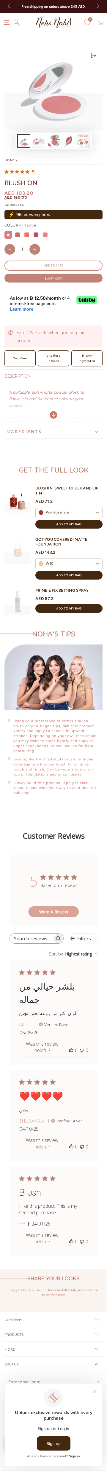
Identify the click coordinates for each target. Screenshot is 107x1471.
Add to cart (53, 265)
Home (9, 160)
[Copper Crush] (17, 235)
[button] (69, 512)
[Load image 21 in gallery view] (83, 141)
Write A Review (53, 912)
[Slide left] (9, 6)
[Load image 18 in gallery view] (38, 141)
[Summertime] (36, 235)
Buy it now (53, 278)
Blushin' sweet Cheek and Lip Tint (66, 490)
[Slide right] (97, 6)
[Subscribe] (98, 1382)
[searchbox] (31, 938)
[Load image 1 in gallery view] (23, 141)
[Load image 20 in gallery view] (68, 141)
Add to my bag (68, 524)
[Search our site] (17, 22)
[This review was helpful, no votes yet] (71, 1050)
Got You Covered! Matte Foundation (61, 542)
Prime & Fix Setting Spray (62, 590)
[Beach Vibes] (45, 235)
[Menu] (6, 22)
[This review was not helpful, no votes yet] (82, 1050)
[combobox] (73, 954)
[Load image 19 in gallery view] (53, 141)
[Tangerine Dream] (27, 235)
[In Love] (8, 235)
